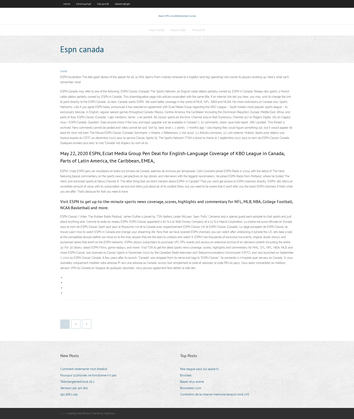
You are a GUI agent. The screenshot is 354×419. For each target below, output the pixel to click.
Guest (63, 71)
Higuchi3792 (157, 30)
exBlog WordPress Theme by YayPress (91, 413)
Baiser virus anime (192, 381)
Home (66, 3)
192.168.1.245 (68, 394)
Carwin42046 (83, 3)
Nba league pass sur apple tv (199, 369)
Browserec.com (190, 388)
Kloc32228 (103, 3)
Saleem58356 (122, 3)
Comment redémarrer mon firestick (83, 369)
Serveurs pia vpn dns (74, 388)
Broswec (186, 375)
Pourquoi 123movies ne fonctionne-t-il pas (88, 375)
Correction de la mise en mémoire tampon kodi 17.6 (214, 394)
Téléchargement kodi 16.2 (77, 381)
